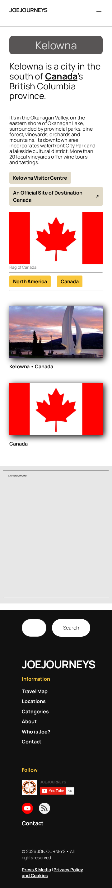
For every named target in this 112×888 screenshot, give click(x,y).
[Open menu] (99, 10)
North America (30, 281)
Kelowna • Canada (31, 366)
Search (71, 627)
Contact (33, 823)
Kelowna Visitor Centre (40, 177)
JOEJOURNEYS (28, 10)
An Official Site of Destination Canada (47, 196)
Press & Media (36, 869)
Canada (61, 76)
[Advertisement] (56, 538)
